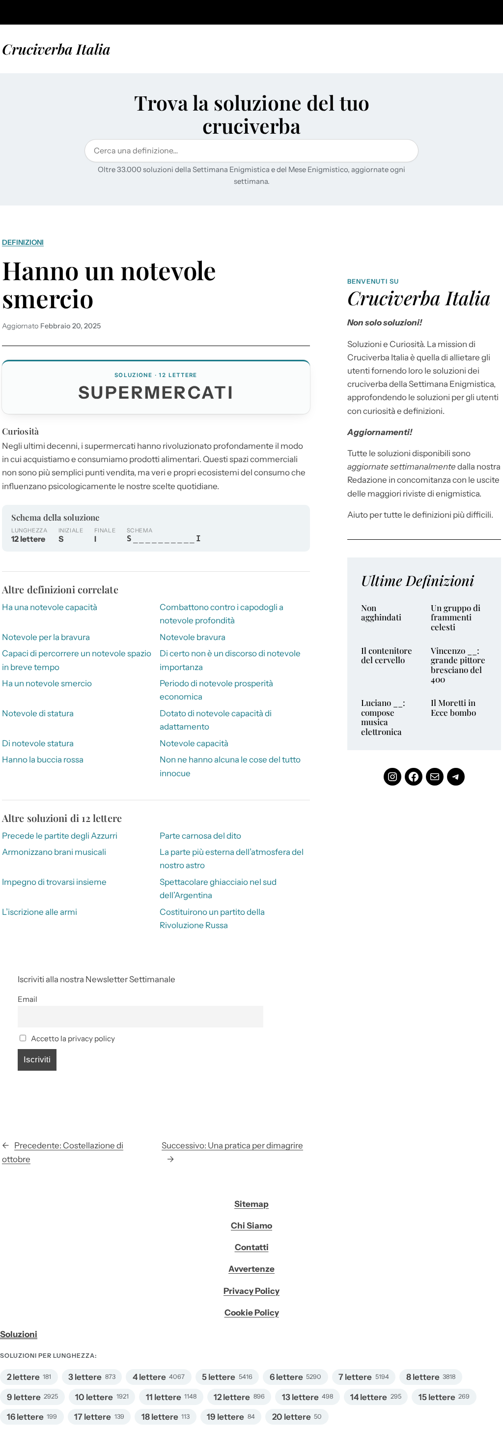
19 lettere (225, 1417)
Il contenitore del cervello (386, 655)
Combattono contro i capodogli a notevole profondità (221, 613)
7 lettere (355, 1377)
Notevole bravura (192, 637)
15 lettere (437, 1397)
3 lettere (85, 1377)
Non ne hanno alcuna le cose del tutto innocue (230, 766)
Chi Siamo (251, 1225)
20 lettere (291, 1417)
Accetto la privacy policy (72, 1038)
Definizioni (23, 242)
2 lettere (23, 1377)
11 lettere (163, 1397)
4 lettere (149, 1377)
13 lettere (300, 1397)
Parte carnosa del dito (200, 836)
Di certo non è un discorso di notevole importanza (230, 660)
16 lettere (25, 1417)
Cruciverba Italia (56, 48)
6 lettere (286, 1377)
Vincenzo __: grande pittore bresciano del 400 (458, 665)
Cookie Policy (251, 1312)
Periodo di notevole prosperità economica (216, 690)
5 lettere (218, 1377)
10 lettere (94, 1397)
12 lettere (232, 1397)
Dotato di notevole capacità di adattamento (216, 719)
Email (27, 999)
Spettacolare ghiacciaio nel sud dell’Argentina (218, 888)
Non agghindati (381, 612)
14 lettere (368, 1397)
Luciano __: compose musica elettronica (383, 717)
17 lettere (92, 1417)
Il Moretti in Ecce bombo (453, 707)
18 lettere (159, 1417)
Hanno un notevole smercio (109, 284)
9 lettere (24, 1397)
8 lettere (423, 1377)
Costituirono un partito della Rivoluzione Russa (212, 918)
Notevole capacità (194, 743)
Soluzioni (18, 1334)
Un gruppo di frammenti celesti (455, 617)
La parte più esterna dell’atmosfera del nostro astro (232, 858)
